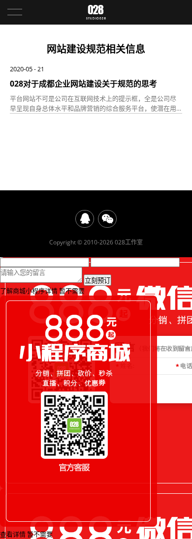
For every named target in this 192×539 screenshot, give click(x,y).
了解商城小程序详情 (29, 290)
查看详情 (13, 534)
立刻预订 (97, 280)
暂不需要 (72, 290)
